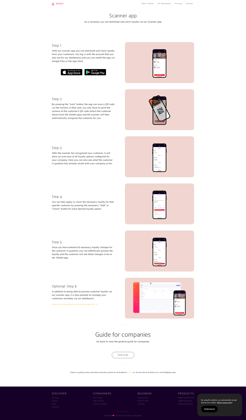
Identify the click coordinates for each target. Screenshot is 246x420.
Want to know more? (224, 403)
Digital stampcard (184, 401)
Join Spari (141, 404)
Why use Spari (143, 398)
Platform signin (143, 401)
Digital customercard (186, 398)
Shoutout (55, 407)
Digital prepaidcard (185, 404)
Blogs (54, 404)
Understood (209, 409)
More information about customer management (73, 304)
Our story (55, 398)
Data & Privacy (98, 401)
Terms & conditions (100, 404)
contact (129, 372)
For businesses (164, 3)
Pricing (178, 3)
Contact (189, 3)
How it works (148, 3)
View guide (123, 355)
